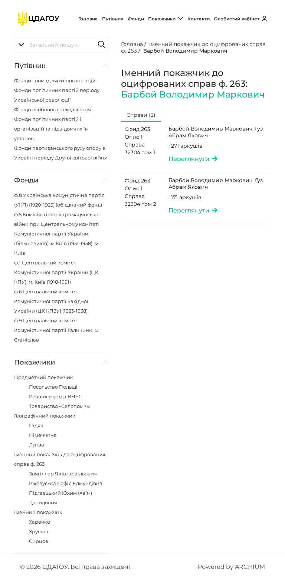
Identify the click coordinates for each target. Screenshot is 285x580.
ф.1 (56, 272)
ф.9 (56, 330)
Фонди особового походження (52, 109)
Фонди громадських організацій (55, 80)
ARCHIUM (250, 566)
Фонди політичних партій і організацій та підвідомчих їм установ (51, 128)
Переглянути (190, 158)
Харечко (39, 522)
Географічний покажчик (44, 416)
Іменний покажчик (38, 512)
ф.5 (57, 233)
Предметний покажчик (43, 377)
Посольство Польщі (53, 387)
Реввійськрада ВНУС (55, 396)
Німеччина (43, 435)
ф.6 (51, 301)
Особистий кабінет (237, 19)
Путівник (113, 19)
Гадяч (36, 425)
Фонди (136, 19)
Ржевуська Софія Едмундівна (65, 483)
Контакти (198, 19)
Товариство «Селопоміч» (59, 406)
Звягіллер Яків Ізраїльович (63, 474)
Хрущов (38, 531)
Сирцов (38, 541)
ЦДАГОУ (55, 566)
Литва (36, 445)
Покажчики (162, 19)
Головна (88, 19)
